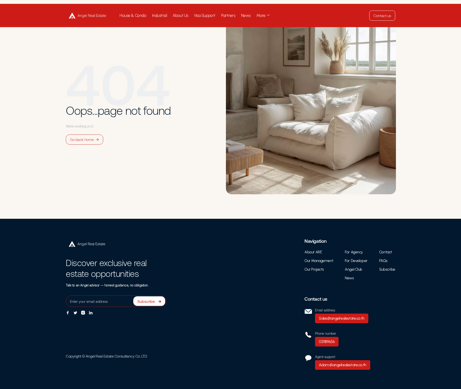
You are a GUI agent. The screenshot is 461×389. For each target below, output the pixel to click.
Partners (228, 15)
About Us (180, 15)
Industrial (159, 15)
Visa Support (204, 15)
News (246, 15)
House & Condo (133, 15)
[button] (263, 15)
